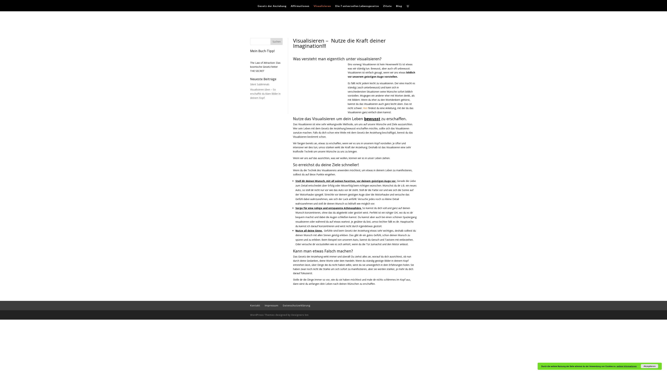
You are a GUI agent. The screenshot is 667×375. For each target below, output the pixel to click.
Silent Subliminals (259, 84)
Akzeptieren (650, 366)
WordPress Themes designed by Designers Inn (279, 314)
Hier (365, 108)
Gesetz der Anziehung (272, 6)
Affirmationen (300, 6)
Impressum (271, 305)
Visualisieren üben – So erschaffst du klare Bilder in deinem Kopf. (265, 93)
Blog (399, 6)
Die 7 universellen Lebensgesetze (357, 6)
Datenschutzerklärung (296, 305)
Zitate (387, 6)
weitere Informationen (627, 366)
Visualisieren (322, 6)
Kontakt (255, 305)
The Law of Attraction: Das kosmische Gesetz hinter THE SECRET (265, 67)
